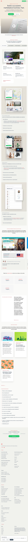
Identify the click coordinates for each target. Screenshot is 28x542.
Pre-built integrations (3, 457)
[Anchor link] (14, 26)
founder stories (9, 273)
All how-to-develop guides (4, 501)
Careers (2, 532)
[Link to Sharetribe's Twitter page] (3, 447)
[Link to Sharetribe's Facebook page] (1, 447)
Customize (3, 539)
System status (2, 521)
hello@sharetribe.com (3, 517)
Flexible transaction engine (4, 464)
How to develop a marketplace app (5, 498)
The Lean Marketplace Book (17, 501)
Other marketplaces (24, 45)
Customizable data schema (4, 463)
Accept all (11, 539)
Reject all (8, 539)
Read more (2, 385)
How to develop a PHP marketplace (5, 499)
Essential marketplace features (4, 453)
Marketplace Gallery (16, 466)
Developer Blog (3, 494)
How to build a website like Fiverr (18, 493)
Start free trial (14, 436)
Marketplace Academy (17, 499)
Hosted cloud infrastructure (17, 453)
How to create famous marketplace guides (19, 495)
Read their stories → (14, 35)
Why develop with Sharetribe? (4, 488)
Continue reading (16, 533)
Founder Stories (16, 467)
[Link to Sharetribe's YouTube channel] (4, 447)
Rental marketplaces (4, 45)
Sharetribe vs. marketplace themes (5, 473)
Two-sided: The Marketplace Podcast (5, 507)
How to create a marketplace (17, 500)
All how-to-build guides (17, 494)
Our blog (2, 531)
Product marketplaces (17, 45)
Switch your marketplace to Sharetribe (5, 474)
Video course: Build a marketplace (5, 512)
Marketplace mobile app (4, 458)
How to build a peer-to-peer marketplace (19, 488)
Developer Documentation (4, 489)
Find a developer (3, 493)
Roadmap (15, 462)
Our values (2, 530)
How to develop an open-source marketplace (6, 500)
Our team (2, 529)
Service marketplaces (11, 45)
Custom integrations (3, 465)
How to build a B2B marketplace (18, 489)
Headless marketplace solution (4, 462)
